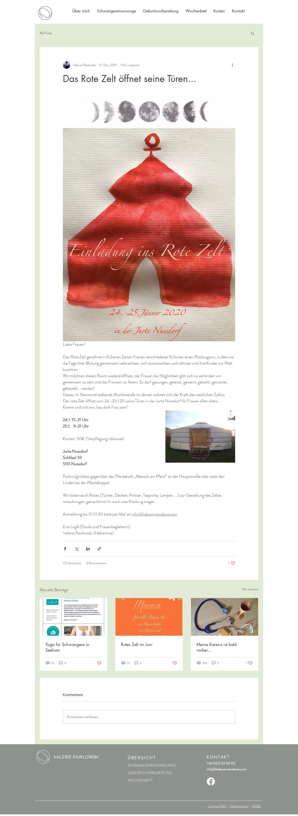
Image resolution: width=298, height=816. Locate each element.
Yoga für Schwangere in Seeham (67, 647)
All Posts (46, 33)
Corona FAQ (217, 806)
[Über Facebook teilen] (65, 548)
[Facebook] (211, 781)
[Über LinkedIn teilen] (88, 548)
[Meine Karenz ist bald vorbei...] (224, 617)
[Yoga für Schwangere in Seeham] (73, 617)
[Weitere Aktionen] (232, 65)
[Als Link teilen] (99, 548)
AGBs (256, 806)
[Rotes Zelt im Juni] (149, 617)
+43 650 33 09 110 (221, 763)
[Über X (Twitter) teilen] (76, 548)
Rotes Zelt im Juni (136, 644)
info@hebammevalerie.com (227, 769)
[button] (252, 33)
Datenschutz (239, 806)
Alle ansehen (250, 589)
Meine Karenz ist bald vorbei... (216, 647)
